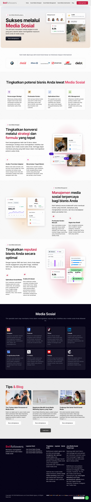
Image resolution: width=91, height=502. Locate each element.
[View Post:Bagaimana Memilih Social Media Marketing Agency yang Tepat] (45, 397)
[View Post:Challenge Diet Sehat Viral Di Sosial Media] (72, 397)
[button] (13, 423)
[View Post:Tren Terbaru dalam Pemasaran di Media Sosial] (18, 397)
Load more (45, 430)
